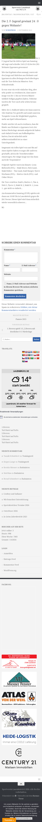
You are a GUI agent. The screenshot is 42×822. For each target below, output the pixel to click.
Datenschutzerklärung (23, 818)
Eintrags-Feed (10, 559)
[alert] (21, 417)
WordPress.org (10, 570)
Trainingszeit (27, 456)
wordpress (11, 30)
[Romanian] (29, 358)
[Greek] (26, 358)
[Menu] (39, 3)
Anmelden (8, 553)
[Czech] (23, 358)
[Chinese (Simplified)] (38, 358)
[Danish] (26, 355)
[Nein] (39, 812)
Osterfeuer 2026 (11, 511)
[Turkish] (38, 355)
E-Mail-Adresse (29, 265)
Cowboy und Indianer (13, 493)
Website (7, 274)
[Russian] (26, 361)
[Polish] (35, 355)
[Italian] (38, 352)
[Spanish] (35, 352)
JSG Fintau (7, 14)
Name (7, 265)
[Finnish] (32, 355)
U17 (32, 14)
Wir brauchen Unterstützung (16, 499)
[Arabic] (32, 358)
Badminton (25, 467)
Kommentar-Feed (11, 564)
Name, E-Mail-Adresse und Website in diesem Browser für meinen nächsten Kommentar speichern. (21, 286)
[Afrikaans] (23, 361)
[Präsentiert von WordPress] (15, 796)
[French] (32, 352)
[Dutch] (29, 352)
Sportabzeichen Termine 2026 (16, 505)
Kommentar (9, 250)
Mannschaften (21, 14)
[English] (26, 352)
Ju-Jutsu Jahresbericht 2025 (15, 516)
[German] (23, 352)
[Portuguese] (23, 355)
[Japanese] (35, 358)
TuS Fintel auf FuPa (10, 430)
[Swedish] (29, 355)
